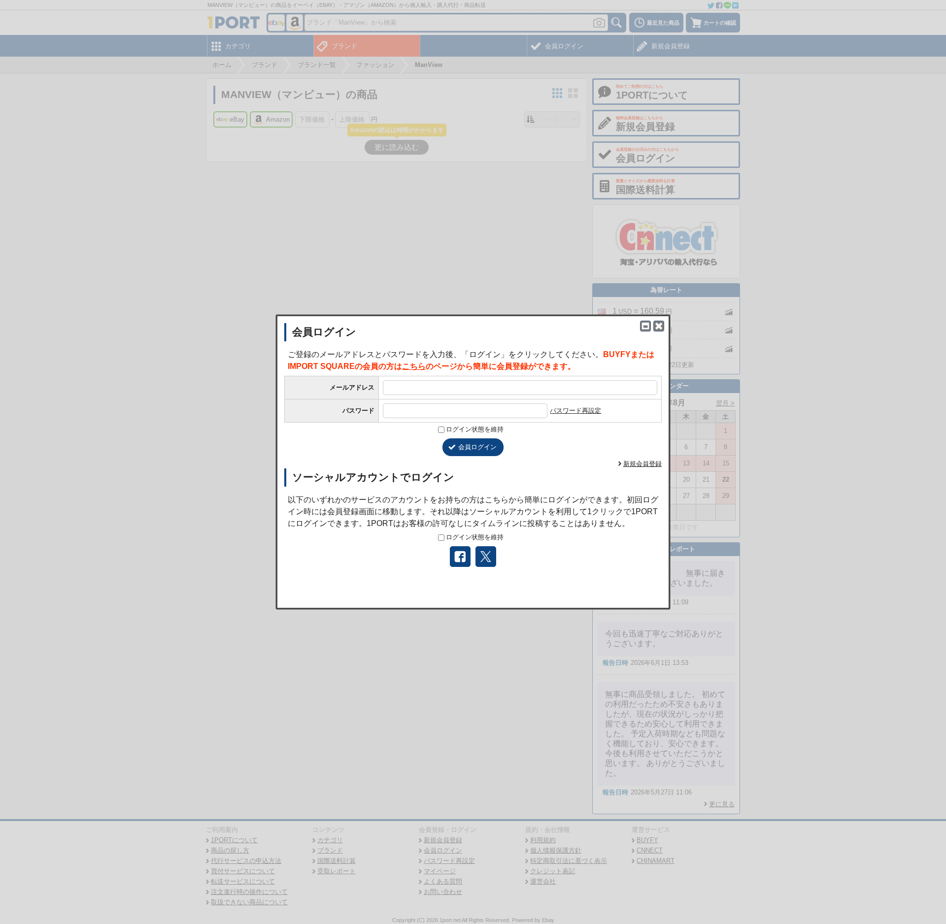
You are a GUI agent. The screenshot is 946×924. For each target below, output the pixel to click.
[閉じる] (658, 326)
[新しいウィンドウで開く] (645, 326)
